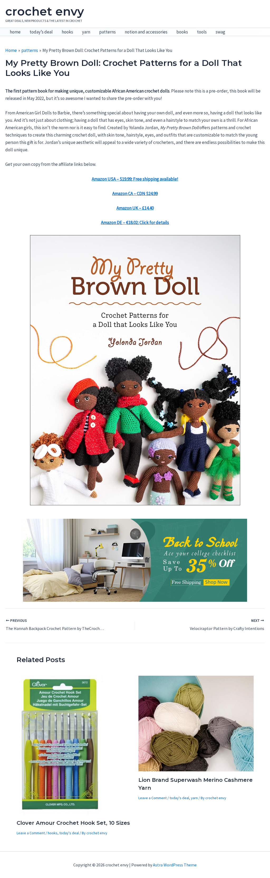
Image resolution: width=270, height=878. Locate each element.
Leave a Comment (31, 833)
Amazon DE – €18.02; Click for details (135, 222)
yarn (86, 32)
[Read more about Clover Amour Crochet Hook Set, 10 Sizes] (60, 744)
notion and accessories (146, 32)
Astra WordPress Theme (175, 864)
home (15, 32)
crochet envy (44, 11)
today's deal (69, 833)
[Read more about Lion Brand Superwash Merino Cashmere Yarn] (196, 723)
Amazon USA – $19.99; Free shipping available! (135, 179)
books (182, 32)
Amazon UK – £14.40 (135, 208)
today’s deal (41, 32)
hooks (67, 32)
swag (220, 32)
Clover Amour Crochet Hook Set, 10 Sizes (73, 823)
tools (202, 32)
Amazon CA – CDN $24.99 (135, 193)
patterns (107, 32)
